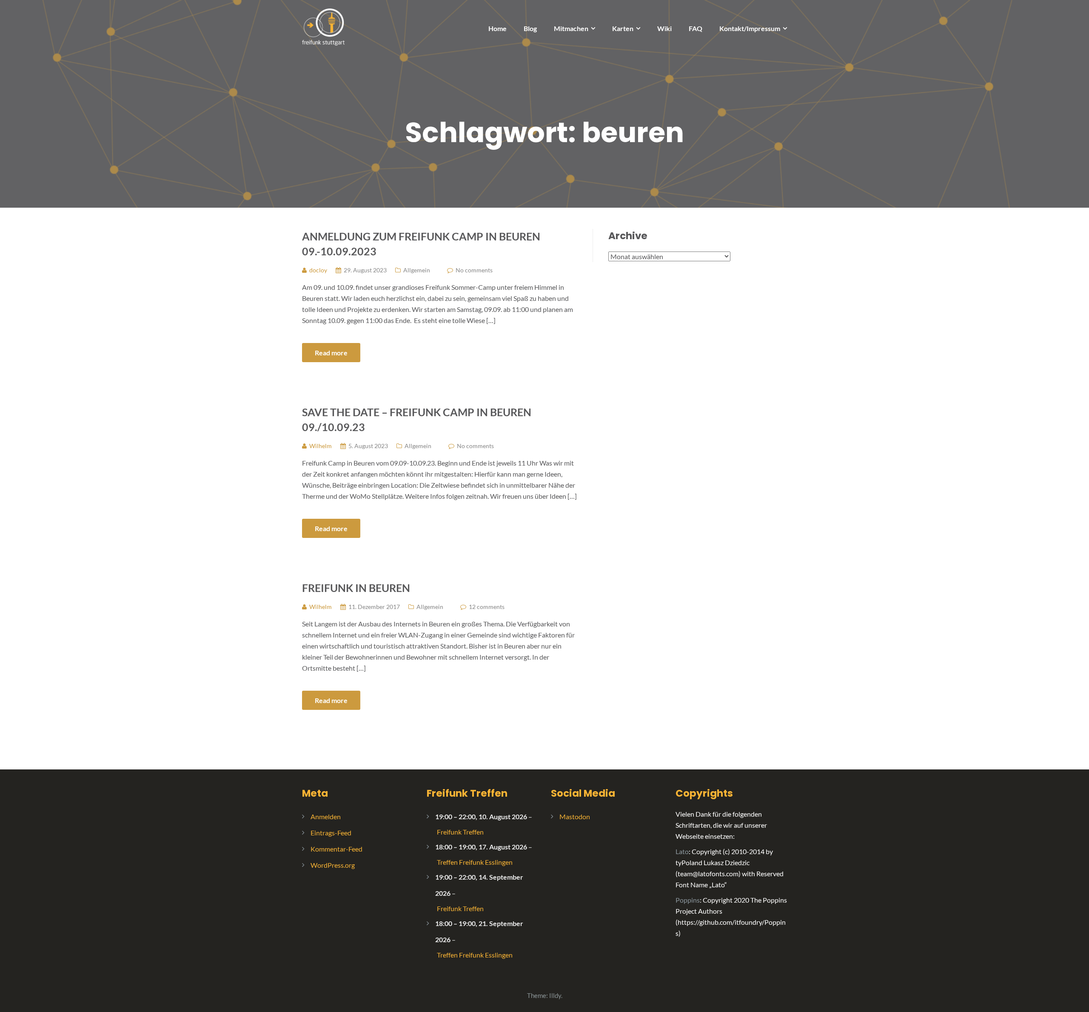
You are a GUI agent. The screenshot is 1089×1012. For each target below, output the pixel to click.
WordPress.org (333, 865)
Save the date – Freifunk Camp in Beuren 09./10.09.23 (416, 419)
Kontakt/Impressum (749, 28)
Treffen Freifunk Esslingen (475, 862)
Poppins (688, 900)
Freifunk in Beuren (356, 587)
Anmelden (326, 816)
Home (497, 28)
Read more (331, 353)
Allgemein (416, 270)
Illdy (555, 995)
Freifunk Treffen (467, 793)
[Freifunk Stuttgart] (323, 26)
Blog (530, 28)
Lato (682, 851)
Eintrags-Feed (331, 833)
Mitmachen (571, 28)
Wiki (664, 28)
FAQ (695, 28)
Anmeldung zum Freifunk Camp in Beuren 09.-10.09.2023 (421, 243)
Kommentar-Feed (336, 849)
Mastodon (574, 816)
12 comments (487, 606)
